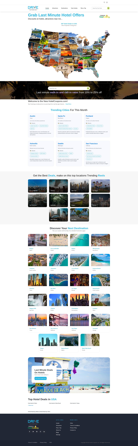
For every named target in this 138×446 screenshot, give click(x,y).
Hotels (47, 8)
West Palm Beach (86, 348)
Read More (68, 104)
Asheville (33, 144)
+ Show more (30, 405)
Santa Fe (61, 116)
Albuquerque (96, 248)
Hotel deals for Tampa (74, 403)
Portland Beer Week (91, 125)
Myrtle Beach (96, 288)
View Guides (74, 8)
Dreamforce (89, 159)
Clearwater (53, 268)
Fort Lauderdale (33, 190)
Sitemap (58, 434)
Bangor (73, 205)
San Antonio (33, 328)
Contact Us (73, 430)
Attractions (55, 8)
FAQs (71, 423)
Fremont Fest (99, 125)
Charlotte (32, 268)
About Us (58, 430)
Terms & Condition (32, 442)
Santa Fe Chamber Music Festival (65, 128)
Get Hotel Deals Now (40, 378)
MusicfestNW (89, 128)
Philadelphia (75, 308)
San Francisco (92, 144)
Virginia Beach (64, 348)
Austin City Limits (34, 125)
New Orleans (54, 219)
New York (74, 190)
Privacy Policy (73, 427)
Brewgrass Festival (34, 153)
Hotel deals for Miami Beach (55, 403)
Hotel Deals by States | (34, 411)
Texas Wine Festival (43, 125)
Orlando (53, 190)
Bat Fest (32, 128)
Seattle (60, 144)
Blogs (57, 432)
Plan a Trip (83, 8)
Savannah (53, 205)
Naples (73, 248)
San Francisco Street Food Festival (93, 156)
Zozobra (75, 128)
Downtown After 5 (34, 156)
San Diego (74, 328)
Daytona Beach (97, 268)
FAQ (50, 442)
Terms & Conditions (75, 425)
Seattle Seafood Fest (63, 153)
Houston (32, 288)
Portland (89, 116)
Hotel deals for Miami (32, 403)
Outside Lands (89, 153)
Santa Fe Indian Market (63, 125)
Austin (32, 116)
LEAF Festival (42, 153)
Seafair (71, 153)
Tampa (42, 348)
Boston (94, 205)
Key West (74, 219)
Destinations (64, 8)
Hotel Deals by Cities (45, 411)
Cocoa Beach (75, 268)
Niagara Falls (33, 308)
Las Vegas (95, 190)
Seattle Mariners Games (63, 156)
